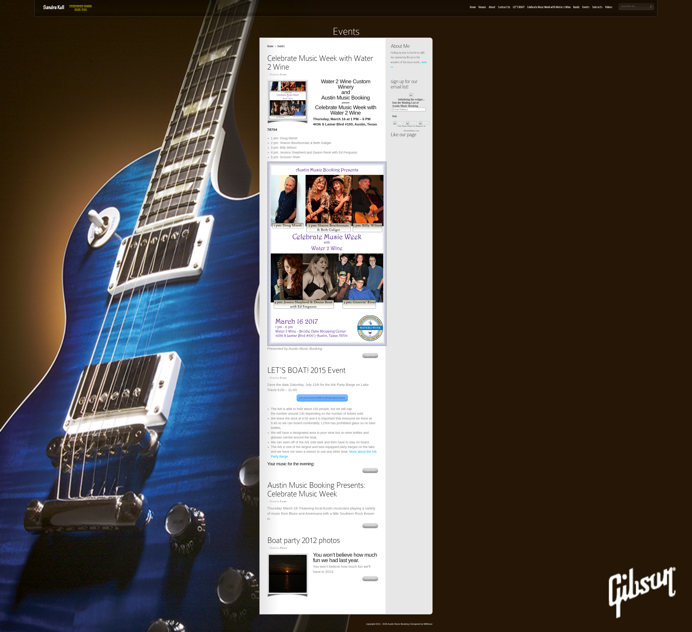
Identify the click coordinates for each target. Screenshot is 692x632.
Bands (576, 7)
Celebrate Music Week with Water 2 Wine (549, 7)
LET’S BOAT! (518, 7)
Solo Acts (597, 7)
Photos (283, 547)
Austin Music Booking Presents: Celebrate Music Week (316, 489)
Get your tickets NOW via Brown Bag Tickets (322, 398)
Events (585, 7)
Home (473, 7)
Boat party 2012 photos (303, 540)
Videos (608, 7)
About (492, 7)
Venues (482, 7)
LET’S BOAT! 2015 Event (306, 370)
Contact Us (504, 7)
